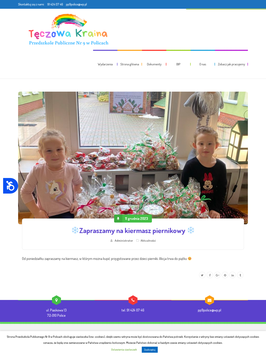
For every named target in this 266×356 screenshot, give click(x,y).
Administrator (124, 240)
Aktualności (148, 240)
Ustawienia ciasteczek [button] (124, 349)
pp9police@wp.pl (76, 4)
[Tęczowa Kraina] (67, 29)
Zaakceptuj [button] (149, 349)
